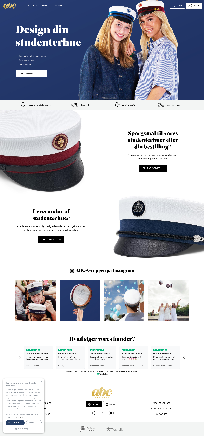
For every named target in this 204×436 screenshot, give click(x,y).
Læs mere (19, 417)
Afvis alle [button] (34, 422)
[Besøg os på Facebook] (92, 413)
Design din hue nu (29, 73)
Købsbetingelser (161, 403)
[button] (24, 428)
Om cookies (161, 414)
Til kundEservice (151, 168)
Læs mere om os (49, 239)
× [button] (41, 381)
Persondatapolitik (161, 408)
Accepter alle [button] (15, 422)
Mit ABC (179, 5)
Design (197, 5)
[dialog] (23, 405)
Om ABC (44, 5)
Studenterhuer (30, 5)
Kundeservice (58, 5)
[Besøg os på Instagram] (102, 413)
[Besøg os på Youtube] (111, 413)
